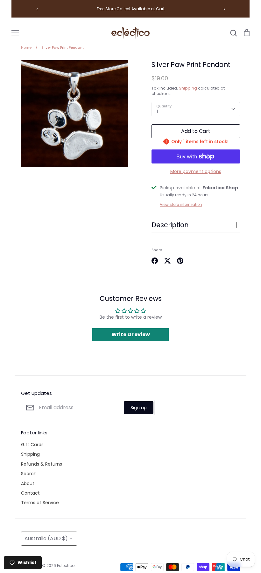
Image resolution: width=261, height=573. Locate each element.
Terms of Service (40, 502)
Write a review (130, 334)
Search (29, 473)
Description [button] (170, 225)
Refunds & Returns (41, 464)
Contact (30, 493)
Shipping (188, 88)
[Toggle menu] (15, 33)
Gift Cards (32, 444)
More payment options (195, 171)
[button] (196, 227)
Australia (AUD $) (46, 538)
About (27, 483)
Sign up (138, 407)
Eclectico (66, 565)
